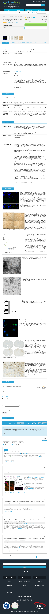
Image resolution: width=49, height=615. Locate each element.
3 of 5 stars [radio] (6, 396)
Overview (5, 42)
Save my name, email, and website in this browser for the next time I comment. (20, 410)
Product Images (29, 42)
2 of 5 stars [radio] (4, 396)
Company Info (39, 577)
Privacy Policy (36, 611)
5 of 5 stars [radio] (9, 396)
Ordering (9, 581)
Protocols (24, 577)
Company (40, 10)
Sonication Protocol (17, 71)
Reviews (36, 42)
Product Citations (43, 42)
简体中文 (44, 1)
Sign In (34, 1)
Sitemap (31, 611)
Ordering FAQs (9, 577)
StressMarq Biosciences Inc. (18, 611)
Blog (39, 588)
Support (19, 10)
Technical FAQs (24, 585)
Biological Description (21, 42)
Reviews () (10, 22)
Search (43, 4)
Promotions (9, 588)
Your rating (5, 394)
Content (34, 6)
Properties (13, 42)
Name (3, 405)
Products (29, 6)
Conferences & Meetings (39, 585)
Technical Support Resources (24, 581)
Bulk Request (9, 592)
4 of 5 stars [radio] (8, 396)
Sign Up (24, 567)
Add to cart (36, 24)
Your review (5, 398)
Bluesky (24, 571)
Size (25, 21)
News (25, 611)
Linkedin (21, 571)
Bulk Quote (35, 28)
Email (3, 408)
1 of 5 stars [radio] (3, 396)
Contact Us (39, 581)
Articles (28, 611)
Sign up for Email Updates (8, 562)
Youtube (27, 571)
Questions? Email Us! (32, 12)
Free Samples (29, 10)
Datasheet (16, 22)
